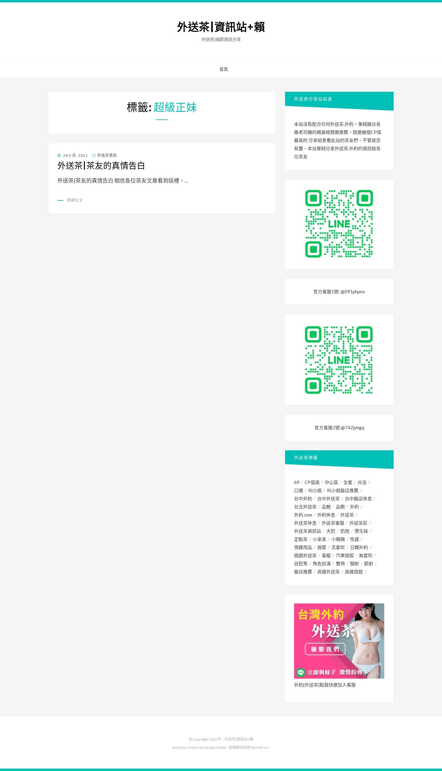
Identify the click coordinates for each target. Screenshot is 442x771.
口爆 (298, 490)
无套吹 (338, 547)
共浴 (362, 482)
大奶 (330, 531)
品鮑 (326, 506)
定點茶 (301, 539)
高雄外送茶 (328, 571)
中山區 (331, 482)
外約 (354, 506)
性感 (354, 539)
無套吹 (366, 555)
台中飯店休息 (358, 498)
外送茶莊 (358, 523)
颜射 (368, 563)
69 (296, 482)
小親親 (338, 539)
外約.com (303, 514)
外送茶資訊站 (307, 531)
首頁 (223, 69)
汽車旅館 (345, 555)
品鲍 (340, 506)
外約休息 (326, 514)
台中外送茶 (328, 498)
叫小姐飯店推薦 (342, 490)
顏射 (354, 563)
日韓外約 (359, 547)
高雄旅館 (354, 571)
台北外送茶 (305, 506)
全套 (347, 482)
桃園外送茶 (305, 555)
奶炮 (344, 531)
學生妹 (361, 531)
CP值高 (312, 482)
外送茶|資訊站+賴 (221, 27)
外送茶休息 (305, 523)
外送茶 (347, 514)
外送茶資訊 (107, 155)
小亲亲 (319, 539)
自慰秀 (301, 563)
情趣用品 (303, 547)
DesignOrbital (215, 747)
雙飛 (340, 563)
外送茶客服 (333, 523)
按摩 (321, 547)
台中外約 (303, 498)
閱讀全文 (75, 200)
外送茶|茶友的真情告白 (101, 165)
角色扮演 (322, 563)
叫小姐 (315, 490)
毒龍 (326, 555)
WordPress (260, 747)
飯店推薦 (303, 571)
